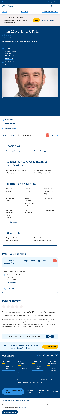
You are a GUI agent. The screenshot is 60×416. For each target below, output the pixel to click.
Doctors (4, 11)
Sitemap (55, 391)
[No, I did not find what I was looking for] (52, 336)
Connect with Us (24, 369)
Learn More (18, 38)
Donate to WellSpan (38, 367)
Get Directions (9, 58)
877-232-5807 (38, 382)
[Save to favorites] (47, 135)
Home (4, 135)
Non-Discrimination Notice (44, 391)
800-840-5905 (41, 380)
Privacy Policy (23, 407)
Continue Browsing (10, 412)
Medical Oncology (31, 41)
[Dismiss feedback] (56, 336)
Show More (13, 222)
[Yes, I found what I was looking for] (48, 336)
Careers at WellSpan (53, 369)
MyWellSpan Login (9, 367)
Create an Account (48, 20)
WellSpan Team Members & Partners (14, 391)
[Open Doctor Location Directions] (30, 105)
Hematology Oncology (17, 41)
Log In (36, 20)
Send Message (10, 124)
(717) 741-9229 (10, 119)
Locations (24, 11)
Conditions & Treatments (50, 11)
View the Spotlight (50, 346)
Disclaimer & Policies (30, 391)
